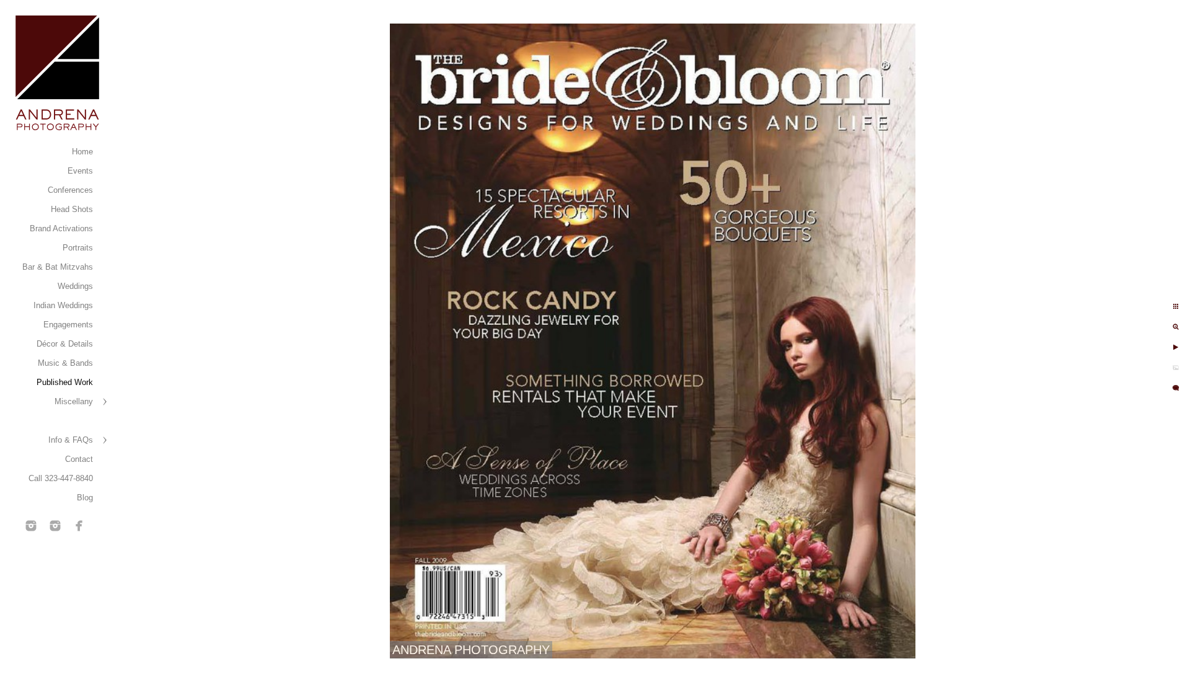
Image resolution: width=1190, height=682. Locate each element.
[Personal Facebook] (79, 525)
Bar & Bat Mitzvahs (57, 267)
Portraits (78, 247)
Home (82, 151)
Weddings (75, 286)
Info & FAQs (70, 440)
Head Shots (72, 209)
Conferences (70, 190)
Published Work (65, 382)
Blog (85, 497)
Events (80, 170)
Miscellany (74, 401)
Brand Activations (61, 228)
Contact (79, 459)
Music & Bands (65, 363)
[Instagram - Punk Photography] (55, 525)
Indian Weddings (63, 305)
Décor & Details (65, 343)
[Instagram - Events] (31, 525)
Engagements (68, 324)
